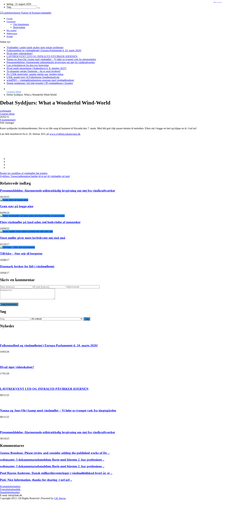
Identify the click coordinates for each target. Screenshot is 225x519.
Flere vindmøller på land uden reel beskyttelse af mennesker (40, 222)
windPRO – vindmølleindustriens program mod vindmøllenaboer (40, 80)
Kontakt (10, 36)
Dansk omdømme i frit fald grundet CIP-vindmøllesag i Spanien (40, 83)
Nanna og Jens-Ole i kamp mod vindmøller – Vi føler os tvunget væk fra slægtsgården (51, 59)
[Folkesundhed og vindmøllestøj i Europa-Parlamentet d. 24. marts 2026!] (4, 336)
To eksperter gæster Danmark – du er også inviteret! (33, 71)
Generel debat (14, 91)
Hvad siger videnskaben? (20, 53)
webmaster (5, 110)
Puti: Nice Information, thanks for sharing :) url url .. (36, 480)
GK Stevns (60, 498)
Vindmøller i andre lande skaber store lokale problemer (35, 47)
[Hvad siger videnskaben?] (4, 357)
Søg (87, 319)
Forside (10, 18)
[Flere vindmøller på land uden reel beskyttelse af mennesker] (32, 215)
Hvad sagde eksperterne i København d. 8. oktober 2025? (37, 68)
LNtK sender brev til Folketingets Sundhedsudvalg (33, 77)
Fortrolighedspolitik (10, 489)
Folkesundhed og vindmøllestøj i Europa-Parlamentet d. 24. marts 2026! (44, 50)
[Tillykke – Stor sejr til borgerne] (17, 247)
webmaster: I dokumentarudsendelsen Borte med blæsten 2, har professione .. (52, 459)
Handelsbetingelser (10, 492)
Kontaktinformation (10, 486)
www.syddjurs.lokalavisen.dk (65, 134)
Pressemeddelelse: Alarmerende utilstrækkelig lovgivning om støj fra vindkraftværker (51, 62)
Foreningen (11, 21)
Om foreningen (21, 24)
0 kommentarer (8, 119)
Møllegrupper (12, 33)
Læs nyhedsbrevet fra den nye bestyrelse (28, 65)
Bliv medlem (11, 30)
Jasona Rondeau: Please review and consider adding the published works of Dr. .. (55, 453)
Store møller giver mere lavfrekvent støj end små (32, 238)
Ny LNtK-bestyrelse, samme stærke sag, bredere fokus (35, 74)
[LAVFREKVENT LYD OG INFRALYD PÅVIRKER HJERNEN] (4, 379)
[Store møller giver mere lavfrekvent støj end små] (26, 231)
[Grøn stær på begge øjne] (14, 199)
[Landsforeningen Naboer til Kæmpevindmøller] (112, 12)
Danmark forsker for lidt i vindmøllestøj (27, 266)
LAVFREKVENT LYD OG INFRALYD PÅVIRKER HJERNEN (42, 56)
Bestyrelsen (19, 27)
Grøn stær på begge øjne (16, 206)
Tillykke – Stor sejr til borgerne (21, 253)
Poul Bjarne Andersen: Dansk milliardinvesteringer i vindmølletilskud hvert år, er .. (56, 473)
